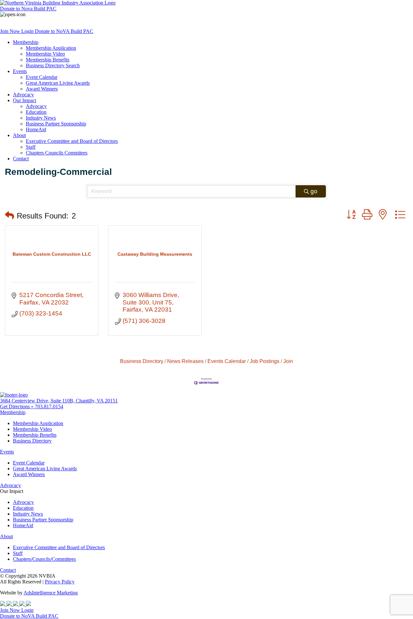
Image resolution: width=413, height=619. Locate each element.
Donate (28, 8)
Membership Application (51, 48)
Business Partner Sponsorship (56, 123)
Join (288, 361)
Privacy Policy (60, 581)
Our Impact (24, 100)
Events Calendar (226, 361)
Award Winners (42, 88)
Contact (21, 158)
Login (28, 31)
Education (36, 112)
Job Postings (264, 361)
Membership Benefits (47, 59)
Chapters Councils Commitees (56, 152)
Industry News (41, 118)
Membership (25, 42)
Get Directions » (17, 406)
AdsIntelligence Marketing (51, 592)
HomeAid (36, 129)
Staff (30, 147)
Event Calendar (41, 77)
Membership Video (45, 54)
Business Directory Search (53, 65)
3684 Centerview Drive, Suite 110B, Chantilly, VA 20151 (59, 400)
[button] (9, 216)
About (19, 135)
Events (20, 71)
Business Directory (141, 361)
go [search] (313, 191)
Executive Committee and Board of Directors (72, 141)
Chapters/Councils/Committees (44, 559)
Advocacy (23, 94)
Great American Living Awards (58, 83)
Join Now (10, 31)
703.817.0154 (49, 406)
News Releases (185, 361)
